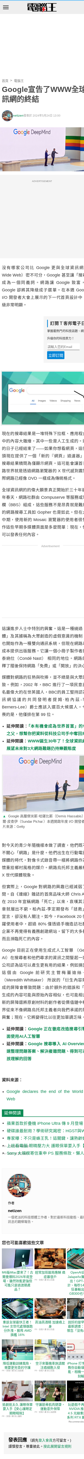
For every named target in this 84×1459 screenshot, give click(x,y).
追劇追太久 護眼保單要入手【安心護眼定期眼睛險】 (17, 1409)
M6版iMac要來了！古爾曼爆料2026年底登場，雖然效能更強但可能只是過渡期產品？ (17, 1280)
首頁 (5, 80)
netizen (18, 115)
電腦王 (42, 7)
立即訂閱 (55, 355)
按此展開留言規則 (57, 1446)
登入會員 (45, 1440)
